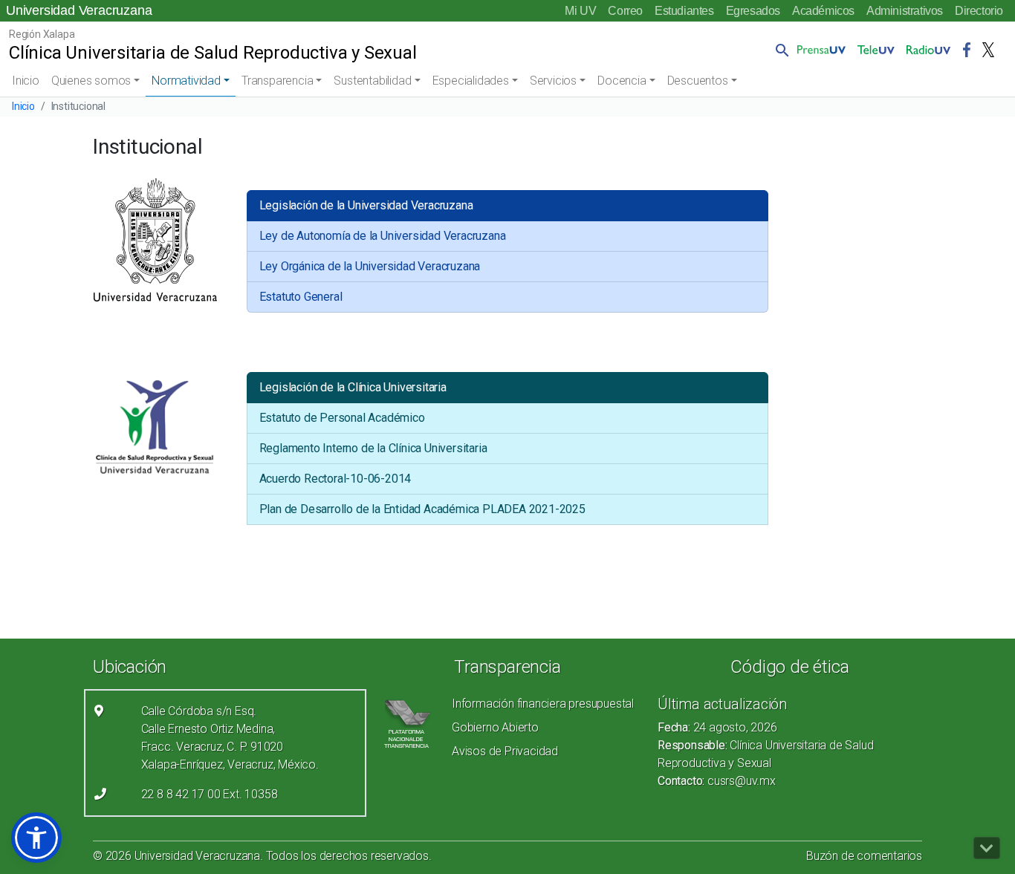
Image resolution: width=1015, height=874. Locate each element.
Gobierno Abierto (495, 727)
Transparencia (277, 81)
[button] (779, 50)
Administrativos (904, 10)
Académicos (823, 10)
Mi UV (580, 10)
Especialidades (470, 81)
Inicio (25, 81)
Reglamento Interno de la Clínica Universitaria (373, 448)
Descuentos (697, 81)
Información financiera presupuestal (543, 704)
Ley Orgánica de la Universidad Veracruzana (370, 266)
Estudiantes (684, 10)
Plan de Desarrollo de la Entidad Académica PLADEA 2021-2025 (422, 509)
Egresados (753, 10)
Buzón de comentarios (864, 856)
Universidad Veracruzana (79, 10)
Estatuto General (301, 297)
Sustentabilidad (372, 81)
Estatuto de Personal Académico (342, 418)
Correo (625, 10)
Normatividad (186, 81)
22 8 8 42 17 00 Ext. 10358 (209, 794)
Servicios (553, 81)
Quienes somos (91, 81)
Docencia (621, 81)
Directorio (979, 10)
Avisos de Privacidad (505, 751)
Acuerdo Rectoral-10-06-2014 (335, 479)
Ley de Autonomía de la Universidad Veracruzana (382, 236)
